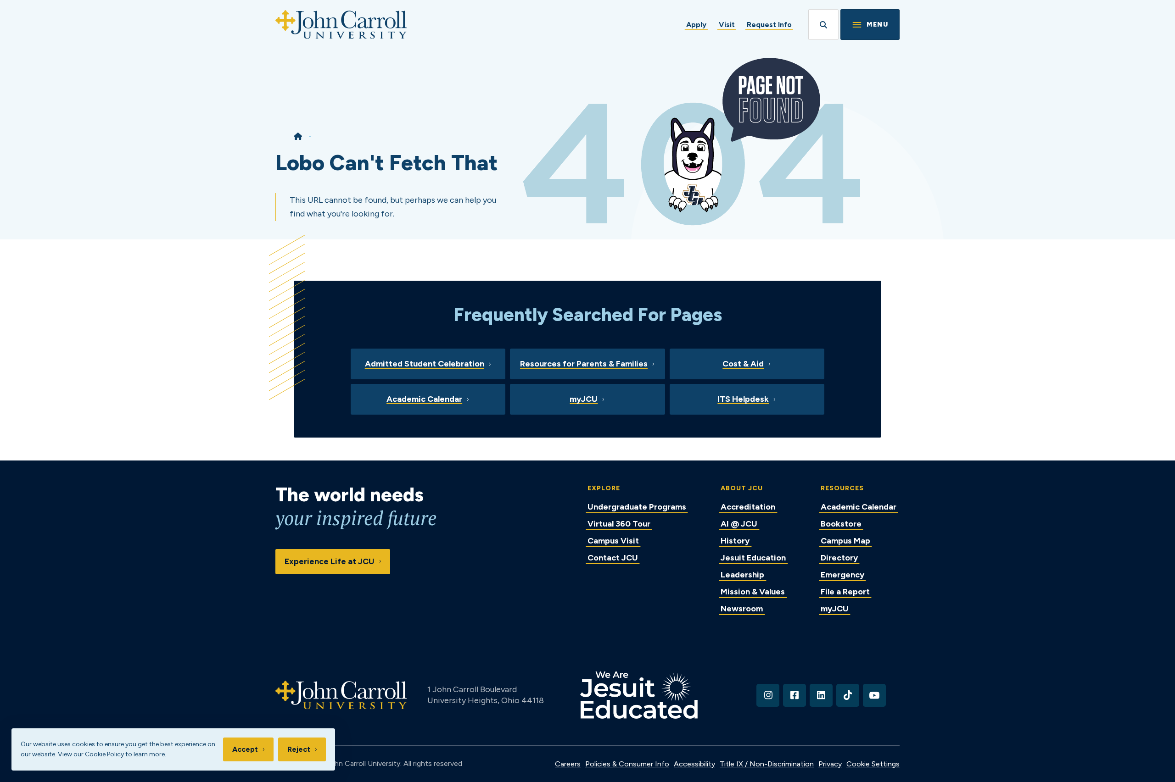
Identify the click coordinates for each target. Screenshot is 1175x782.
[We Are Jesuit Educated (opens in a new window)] (638, 695)
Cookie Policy (104, 754)
